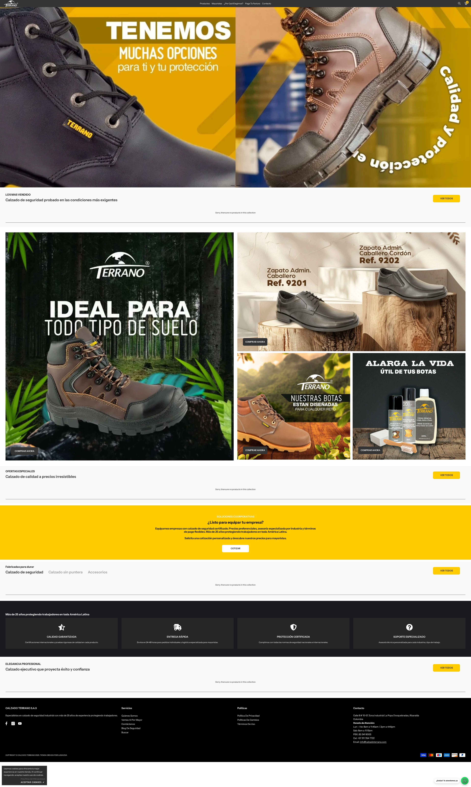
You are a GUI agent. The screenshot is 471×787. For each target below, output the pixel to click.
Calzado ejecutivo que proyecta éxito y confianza (48, 694)
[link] (62, 658)
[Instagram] (13, 748)
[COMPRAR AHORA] (120, 371)
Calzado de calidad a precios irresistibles (41, 502)
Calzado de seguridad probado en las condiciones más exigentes (61, 225)
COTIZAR (235, 573)
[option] (235, 110)
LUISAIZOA (62, 780)
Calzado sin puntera (65, 597)
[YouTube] (19, 748)
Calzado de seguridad (24, 597)
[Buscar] (459, 3)
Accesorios (97, 597)
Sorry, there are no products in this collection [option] (235, 237)
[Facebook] (6, 748)
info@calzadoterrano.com (373, 767)
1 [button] (233, 210)
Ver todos (446, 223)
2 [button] (238, 210)
